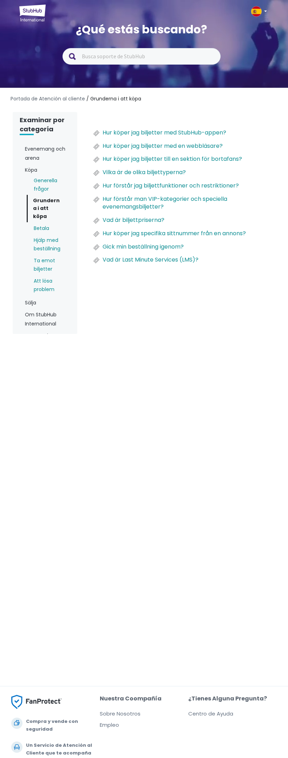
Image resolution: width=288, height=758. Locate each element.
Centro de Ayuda (210, 713)
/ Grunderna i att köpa (113, 98)
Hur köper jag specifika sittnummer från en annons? (174, 233)
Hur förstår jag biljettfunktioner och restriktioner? (171, 186)
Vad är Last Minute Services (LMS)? (150, 260)
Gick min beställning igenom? (143, 247)
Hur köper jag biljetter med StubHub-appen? (164, 133)
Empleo (109, 725)
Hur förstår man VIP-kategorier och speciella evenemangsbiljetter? (165, 203)
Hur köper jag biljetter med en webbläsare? (163, 146)
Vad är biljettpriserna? (133, 220)
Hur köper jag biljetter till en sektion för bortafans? (172, 159)
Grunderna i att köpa (46, 208)
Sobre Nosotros (120, 713)
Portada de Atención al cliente (48, 98)
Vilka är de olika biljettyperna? (144, 172)
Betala (41, 228)
